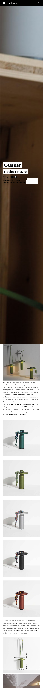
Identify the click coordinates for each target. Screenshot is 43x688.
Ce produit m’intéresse (32, 181)
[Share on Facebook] (12, 178)
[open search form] (38, 3)
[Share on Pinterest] (15, 178)
